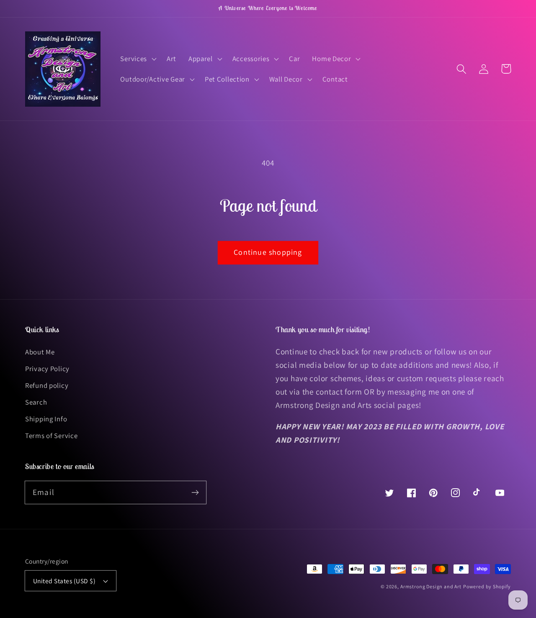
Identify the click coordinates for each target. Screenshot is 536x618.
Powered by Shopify (487, 586)
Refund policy (46, 385)
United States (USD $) (64, 581)
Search (36, 402)
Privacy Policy (47, 368)
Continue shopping (268, 252)
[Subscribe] (195, 492)
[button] (137, 58)
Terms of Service (51, 435)
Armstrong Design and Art (430, 586)
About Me (40, 351)
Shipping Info (46, 418)
